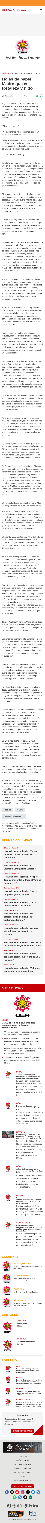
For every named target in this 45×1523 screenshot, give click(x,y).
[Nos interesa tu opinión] (22, 1447)
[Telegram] (33, 1492)
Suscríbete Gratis (22, 1431)
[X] (12, 1492)
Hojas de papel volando (14, 816)
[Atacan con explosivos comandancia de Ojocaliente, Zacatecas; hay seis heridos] (8, 1085)
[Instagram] (22, 1492)
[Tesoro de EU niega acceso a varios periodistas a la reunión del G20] (8, 1391)
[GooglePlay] (30, 1497)
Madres (20, 810)
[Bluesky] (38, 1492)
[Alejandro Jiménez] (7, 1278)
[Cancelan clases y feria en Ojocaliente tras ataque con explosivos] (8, 1369)
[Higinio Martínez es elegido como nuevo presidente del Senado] (8, 1115)
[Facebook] (22, 64)
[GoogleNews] (20, 1497)
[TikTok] (28, 1492)
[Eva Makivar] (7, 1290)
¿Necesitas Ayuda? (22, 1486)
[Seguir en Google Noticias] (41, 96)
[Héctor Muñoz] (7, 1302)
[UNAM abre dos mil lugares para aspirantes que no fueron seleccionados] (22, 1005)
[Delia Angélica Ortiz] (7, 1266)
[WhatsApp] (15, 1497)
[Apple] (25, 1497)
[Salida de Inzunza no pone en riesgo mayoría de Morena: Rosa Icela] (8, 1178)
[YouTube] (17, 1492)
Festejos (7, 810)
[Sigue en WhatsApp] (37, 96)
